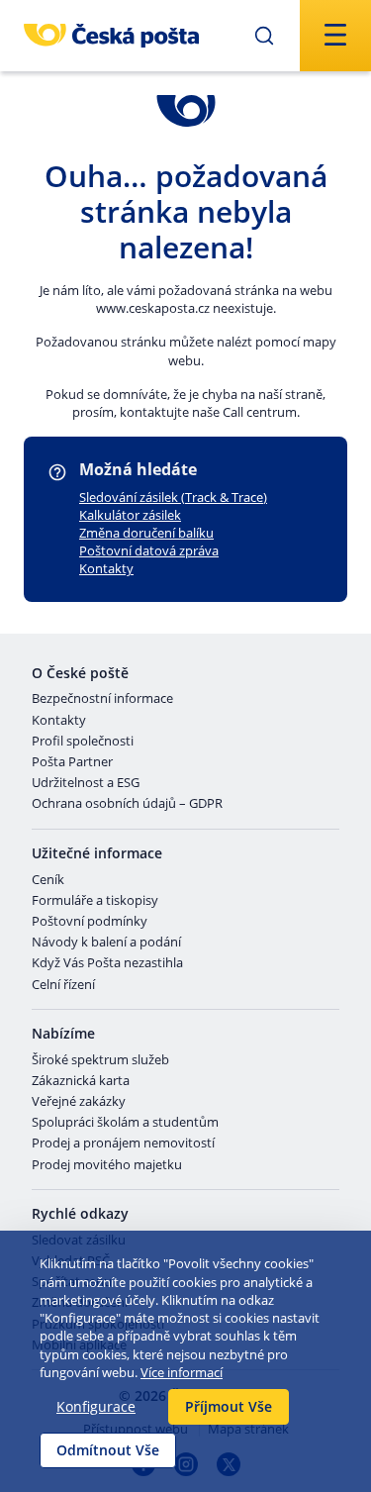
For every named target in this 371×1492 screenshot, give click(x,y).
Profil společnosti (83, 741)
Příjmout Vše (228, 1406)
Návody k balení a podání (106, 942)
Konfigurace (96, 1406)
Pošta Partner (72, 762)
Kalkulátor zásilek (130, 515)
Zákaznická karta (81, 1081)
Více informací (181, 1372)
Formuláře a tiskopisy (95, 901)
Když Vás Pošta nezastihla (107, 963)
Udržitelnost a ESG (85, 783)
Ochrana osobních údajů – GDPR (127, 804)
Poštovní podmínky (89, 922)
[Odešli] (264, 35)
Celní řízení (63, 985)
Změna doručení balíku (146, 533)
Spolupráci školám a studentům (125, 1123)
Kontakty (106, 568)
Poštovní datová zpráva (149, 550)
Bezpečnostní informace (102, 699)
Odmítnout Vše (107, 1450)
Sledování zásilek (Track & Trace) (173, 497)
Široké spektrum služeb (100, 1060)
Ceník (48, 880)
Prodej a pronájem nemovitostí (123, 1143)
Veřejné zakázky (79, 1102)
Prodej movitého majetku (107, 1165)
